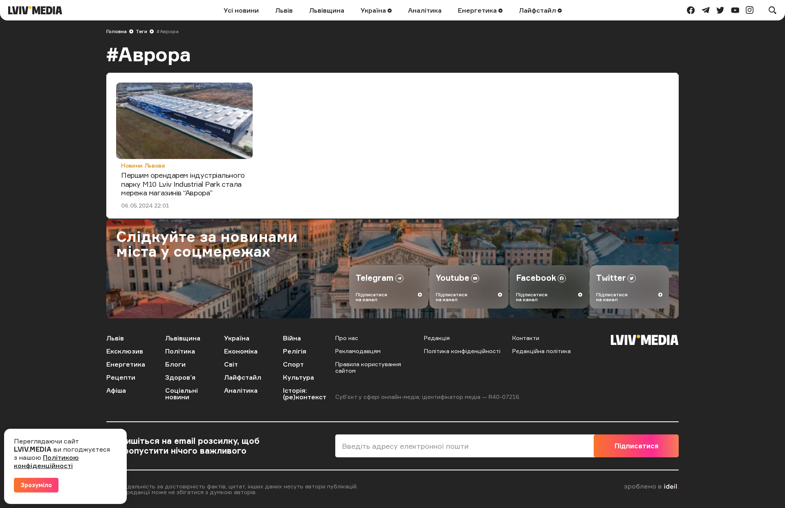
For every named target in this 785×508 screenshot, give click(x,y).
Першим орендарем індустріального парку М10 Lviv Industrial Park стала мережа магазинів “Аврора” (183, 183)
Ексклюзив (124, 351)
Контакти (525, 337)
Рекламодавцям (358, 350)
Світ (231, 364)
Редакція (437, 337)
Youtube (452, 278)
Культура (298, 377)
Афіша (116, 390)
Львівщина (326, 10)
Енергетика (478, 10)
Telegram (375, 278)
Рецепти (120, 377)
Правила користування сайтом (368, 367)
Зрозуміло (36, 484)
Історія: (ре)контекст (304, 393)
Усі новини (241, 10)
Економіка (241, 351)
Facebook (536, 278)
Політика (180, 351)
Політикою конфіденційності (46, 461)
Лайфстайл (538, 10)
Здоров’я (180, 377)
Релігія (294, 351)
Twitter (611, 278)
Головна (116, 31)
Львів (284, 10)
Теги (141, 31)
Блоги (175, 364)
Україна (374, 10)
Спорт (293, 364)
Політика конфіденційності (462, 350)
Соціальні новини (181, 393)
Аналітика (425, 10)
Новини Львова (143, 165)
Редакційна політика (541, 350)
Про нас (346, 337)
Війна (292, 338)
